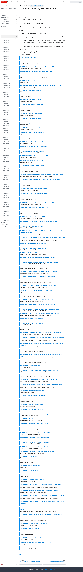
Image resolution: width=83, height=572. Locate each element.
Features (3, 13)
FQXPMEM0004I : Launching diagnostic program (31, 160)
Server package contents (6, 11)
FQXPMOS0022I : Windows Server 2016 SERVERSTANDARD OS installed (37, 299)
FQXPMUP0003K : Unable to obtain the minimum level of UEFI (34, 428)
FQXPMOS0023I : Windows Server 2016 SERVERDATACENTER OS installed (37, 304)
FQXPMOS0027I (6, 139)
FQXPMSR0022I (6, 168)
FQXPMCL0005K (6, 49)
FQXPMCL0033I (6, 56)
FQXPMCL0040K (6, 69)
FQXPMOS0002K (6, 94)
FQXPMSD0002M (6, 144)
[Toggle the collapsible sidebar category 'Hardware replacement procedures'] (16, 25)
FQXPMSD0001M (6, 143)
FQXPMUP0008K (6, 186)
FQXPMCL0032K (6, 54)
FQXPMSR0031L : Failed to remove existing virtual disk (32, 409)
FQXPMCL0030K (6, 51)
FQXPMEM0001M (6, 72)
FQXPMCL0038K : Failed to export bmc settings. (31, 127)
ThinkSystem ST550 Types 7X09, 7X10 (8, 8)
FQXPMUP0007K (6, 184)
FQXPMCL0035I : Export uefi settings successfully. (31, 113)
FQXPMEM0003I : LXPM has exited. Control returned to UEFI (34, 155)
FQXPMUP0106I (6, 197)
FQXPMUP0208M (6, 211)
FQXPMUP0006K (6, 182)
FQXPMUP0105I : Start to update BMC (29, 475)
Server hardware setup (5, 21)
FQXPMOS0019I (6, 125)
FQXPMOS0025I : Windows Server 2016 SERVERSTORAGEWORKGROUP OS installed (40, 313)
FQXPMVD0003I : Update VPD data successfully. (31, 537)
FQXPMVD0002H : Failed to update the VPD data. (31, 533)
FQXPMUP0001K (6, 173)
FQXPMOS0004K (6, 98)
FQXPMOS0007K (6, 103)
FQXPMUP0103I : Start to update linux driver (30, 465)
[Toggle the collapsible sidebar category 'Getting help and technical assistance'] (16, 226)
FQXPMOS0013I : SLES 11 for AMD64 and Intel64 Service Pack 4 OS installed (37, 257)
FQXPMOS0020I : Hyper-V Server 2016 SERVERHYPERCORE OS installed (37, 290)
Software (26, 1)
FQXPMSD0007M (6, 154)
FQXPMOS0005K (6, 99)
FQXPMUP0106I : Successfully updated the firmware (32, 479)
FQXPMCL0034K (6, 58)
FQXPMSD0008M (6, 155)
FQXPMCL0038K (6, 65)
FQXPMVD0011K (6, 218)
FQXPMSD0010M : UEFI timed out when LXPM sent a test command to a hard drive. (39, 379)
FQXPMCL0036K (6, 62)
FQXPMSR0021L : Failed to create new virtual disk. (31, 400)
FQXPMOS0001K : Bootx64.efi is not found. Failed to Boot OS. (34, 198)
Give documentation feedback (27, 554)
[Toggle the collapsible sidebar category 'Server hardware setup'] (16, 21)
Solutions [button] (32, 1)
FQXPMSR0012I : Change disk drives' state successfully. (33, 395)
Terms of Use (52, 569)
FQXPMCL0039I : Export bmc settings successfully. (32, 132)
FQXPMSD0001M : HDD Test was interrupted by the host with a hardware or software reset (40, 332)
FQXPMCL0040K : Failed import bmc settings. (30, 137)
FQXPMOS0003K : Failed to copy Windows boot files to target (34, 207)
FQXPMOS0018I (6, 123)
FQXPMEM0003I (6, 76)
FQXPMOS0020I (6, 126)
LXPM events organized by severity (9, 38)
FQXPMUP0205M (6, 206)
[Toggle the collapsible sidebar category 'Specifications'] (16, 16)
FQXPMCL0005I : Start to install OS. (28, 80)
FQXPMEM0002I (6, 74)
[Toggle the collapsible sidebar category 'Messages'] (16, 30)
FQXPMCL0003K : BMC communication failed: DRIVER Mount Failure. (36, 71)
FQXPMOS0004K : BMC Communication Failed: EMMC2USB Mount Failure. (37, 212)
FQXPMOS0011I (6, 110)
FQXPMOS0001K (6, 92)
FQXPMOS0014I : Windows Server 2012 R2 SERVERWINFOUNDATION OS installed (39, 262)
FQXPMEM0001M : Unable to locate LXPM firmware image (33, 146)
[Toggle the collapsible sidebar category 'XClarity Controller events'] (16, 32)
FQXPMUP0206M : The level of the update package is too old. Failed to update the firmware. (41, 514)
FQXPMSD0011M (6, 161)
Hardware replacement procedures (5, 26)
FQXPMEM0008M (6, 85)
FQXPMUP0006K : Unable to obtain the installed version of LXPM (35, 442)
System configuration (5, 23)
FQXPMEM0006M (6, 81)
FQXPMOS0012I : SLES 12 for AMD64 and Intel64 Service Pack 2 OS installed (37, 252)
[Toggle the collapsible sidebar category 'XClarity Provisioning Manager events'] (16, 36)
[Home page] (20, 6)
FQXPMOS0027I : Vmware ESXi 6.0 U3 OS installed (31, 323)
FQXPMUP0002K (6, 175)
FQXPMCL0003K (6, 44)
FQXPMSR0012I (6, 164)
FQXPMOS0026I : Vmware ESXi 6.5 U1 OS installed (31, 318)
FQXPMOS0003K (6, 96)
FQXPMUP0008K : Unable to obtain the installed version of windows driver (37, 451)
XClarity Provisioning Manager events (8, 36)
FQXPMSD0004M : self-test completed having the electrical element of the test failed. (39, 349)
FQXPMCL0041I (6, 71)
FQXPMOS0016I (6, 119)
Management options (5, 17)
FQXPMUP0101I (6, 188)
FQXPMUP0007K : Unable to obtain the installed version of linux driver (36, 446)
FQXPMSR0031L (6, 170)
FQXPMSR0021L (6, 166)
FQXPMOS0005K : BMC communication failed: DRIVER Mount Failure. (36, 216)
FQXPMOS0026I (6, 137)
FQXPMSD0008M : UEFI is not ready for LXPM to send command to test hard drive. (39, 370)
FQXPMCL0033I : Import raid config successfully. (31, 104)
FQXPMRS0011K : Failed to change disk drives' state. (32, 327)
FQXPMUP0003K (6, 177)
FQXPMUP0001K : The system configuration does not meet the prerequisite (37, 418)
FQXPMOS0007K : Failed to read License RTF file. (31, 226)
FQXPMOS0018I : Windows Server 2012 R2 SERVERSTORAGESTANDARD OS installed (40, 281)
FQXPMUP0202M (6, 200)
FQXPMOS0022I (6, 130)
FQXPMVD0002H (6, 215)
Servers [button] (13, 1)
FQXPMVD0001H (6, 213)
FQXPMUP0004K (6, 179)
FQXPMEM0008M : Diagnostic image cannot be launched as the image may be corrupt (40, 179)
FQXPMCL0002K (6, 42)
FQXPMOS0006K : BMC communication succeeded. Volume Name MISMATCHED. (39, 221)
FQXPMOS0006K (6, 101)
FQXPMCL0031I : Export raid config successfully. (31, 94)
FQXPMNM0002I (6, 90)
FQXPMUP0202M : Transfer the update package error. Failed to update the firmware (39, 490)
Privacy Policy (46, 569)
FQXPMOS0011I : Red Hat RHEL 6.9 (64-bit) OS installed (33, 248)
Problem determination (5, 28)
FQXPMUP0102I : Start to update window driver (31, 460)
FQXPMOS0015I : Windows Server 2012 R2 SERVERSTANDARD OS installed (37, 266)
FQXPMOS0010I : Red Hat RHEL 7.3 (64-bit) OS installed (33, 243)
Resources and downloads (6, 10)
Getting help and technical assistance (6, 227)
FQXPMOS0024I (6, 134)
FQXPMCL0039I (6, 67)
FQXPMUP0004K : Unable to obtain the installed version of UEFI (35, 432)
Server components (5, 19)
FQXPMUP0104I (6, 193)
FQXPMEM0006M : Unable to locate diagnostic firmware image (34, 169)
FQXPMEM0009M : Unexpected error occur (30, 183)
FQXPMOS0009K (6, 107)
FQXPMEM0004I (6, 78)
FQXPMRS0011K (6, 141)
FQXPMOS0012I (6, 112)
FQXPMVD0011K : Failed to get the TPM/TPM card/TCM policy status (35, 542)
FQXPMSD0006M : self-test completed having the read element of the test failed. (38, 360)
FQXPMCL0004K (6, 45)
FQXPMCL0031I (6, 53)
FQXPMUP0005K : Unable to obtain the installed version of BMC (35, 437)
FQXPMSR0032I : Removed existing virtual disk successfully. (34, 414)
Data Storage (20, 1)
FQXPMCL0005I (6, 47)
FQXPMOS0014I (6, 116)
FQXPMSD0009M (6, 157)
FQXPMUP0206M (6, 208)
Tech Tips (3, 222)
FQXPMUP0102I (6, 190)
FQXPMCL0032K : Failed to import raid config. (30, 99)
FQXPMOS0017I (6, 121)
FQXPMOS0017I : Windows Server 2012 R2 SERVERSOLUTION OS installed (37, 276)
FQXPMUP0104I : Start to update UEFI (29, 470)
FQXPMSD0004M (6, 148)
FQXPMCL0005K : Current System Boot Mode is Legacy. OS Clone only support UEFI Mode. (41, 85)
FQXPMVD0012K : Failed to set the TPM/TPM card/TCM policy (34, 547)
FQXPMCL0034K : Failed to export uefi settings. (31, 109)
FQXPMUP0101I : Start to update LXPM (29, 456)
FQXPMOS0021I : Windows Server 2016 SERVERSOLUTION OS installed (36, 295)
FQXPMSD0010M (6, 159)
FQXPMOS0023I (6, 132)
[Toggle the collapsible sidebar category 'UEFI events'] (16, 34)
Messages (3, 30)
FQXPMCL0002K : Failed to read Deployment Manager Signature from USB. (37, 66)
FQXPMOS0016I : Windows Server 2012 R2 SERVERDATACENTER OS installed (38, 271)
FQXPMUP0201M (6, 199)
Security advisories (4, 224)
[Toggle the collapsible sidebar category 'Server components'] (16, 19)
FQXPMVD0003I (6, 217)
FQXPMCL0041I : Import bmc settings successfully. (32, 141)
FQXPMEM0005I (6, 80)
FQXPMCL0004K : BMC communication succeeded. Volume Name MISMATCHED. (39, 76)
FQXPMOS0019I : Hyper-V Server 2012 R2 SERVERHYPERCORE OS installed (38, 285)
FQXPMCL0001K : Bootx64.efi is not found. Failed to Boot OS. (34, 62)
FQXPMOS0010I (6, 108)
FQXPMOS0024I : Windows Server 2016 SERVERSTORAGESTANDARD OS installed (39, 309)
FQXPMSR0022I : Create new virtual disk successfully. (32, 404)
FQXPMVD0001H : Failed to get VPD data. (29, 528)
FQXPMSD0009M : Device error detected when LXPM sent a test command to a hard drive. (40, 374)
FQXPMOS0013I (6, 114)
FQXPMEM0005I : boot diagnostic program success (32, 165)
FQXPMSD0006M (6, 152)
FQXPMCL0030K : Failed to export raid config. (30, 90)
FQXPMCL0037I (6, 63)
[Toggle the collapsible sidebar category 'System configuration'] (16, 23)
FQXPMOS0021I (6, 128)
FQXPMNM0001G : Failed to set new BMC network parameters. (34, 188)
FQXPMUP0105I (6, 195)
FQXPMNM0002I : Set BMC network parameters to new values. (34, 193)
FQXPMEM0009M (6, 87)
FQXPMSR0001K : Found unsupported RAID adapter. (32, 390)
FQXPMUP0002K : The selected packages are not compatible (34, 423)
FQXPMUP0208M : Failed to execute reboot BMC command (33, 523)
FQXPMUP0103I (6, 191)
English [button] (64, 1)
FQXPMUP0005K (6, 181)
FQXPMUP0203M (6, 202)
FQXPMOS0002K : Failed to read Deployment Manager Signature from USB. (37, 202)
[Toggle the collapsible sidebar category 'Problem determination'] (16, 28)
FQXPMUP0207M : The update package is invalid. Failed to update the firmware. (38, 518)
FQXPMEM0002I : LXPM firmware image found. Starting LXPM (34, 151)
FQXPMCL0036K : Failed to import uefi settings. (31, 118)
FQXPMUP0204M (6, 204)
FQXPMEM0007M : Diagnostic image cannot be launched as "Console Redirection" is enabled (41, 174)
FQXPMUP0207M (6, 209)
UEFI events (4, 33)
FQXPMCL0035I (6, 60)
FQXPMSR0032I (6, 172)
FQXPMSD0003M (6, 146)
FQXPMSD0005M (6, 150)
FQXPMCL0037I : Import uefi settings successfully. (31, 123)
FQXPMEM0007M (6, 83)
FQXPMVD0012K (6, 220)
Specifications (4, 15)
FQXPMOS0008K (6, 105)
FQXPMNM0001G (6, 89)
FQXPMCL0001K (6, 40)
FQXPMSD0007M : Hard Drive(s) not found (30, 365)
